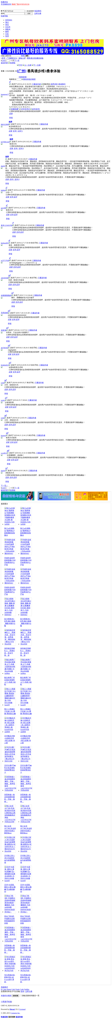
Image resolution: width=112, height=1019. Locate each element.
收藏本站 (4, 2)
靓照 (7, 31)
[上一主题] (27, 65)
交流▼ (7, 27)
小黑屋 (3, 1002)
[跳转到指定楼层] (29, 79)
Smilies (26, 989)
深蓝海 (3, 330)
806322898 (5, 124)
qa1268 (3, 208)
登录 (22, 991)
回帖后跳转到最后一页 (30, 996)
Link (13, 989)
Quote (17, 989)
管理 (7, 36)
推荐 (10, 122)
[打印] (19, 65)
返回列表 (4, 63)
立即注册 (37, 13)
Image (9, 989)
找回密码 (37, 11)
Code (22, 989)
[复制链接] (23, 77)
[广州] (21, 71)
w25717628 (5, 260)
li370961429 (5, 142)
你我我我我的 (6, 295)
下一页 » (4, 486)
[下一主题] (36, 65)
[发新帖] (11, 63)
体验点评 (22, 58)
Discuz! (12, 1009)
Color (4, 989)
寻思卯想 (4, 313)
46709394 (4, 348)
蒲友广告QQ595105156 (20, 4)
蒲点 (7, 22)
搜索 (23, 56)
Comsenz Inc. (15, 1013)
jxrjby (3, 400)
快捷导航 (4, 16)
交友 (7, 34)
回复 (11, 114)
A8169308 (4, 278)
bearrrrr (3, 435)
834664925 (5, 365)
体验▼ (7, 29)
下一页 (16, 60)
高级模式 (4, 987)
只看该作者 (36, 84)
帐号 (2, 11)
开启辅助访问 (6, 4)
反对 (20, 131)
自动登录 (30, 11)
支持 (15, 131)
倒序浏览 (54, 84)
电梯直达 (12, 79)
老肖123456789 (6, 225)
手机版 (9, 1002)
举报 (11, 118)
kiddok (3, 190)
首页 (8, 20)
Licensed (22, 1009)
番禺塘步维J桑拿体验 (35, 58)
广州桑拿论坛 (12, 58)
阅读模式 (62, 84)
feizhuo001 (5, 243)
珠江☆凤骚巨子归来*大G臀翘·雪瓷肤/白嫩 (10, 711)
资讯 (7, 25)
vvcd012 (4, 453)
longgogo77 (5, 94)
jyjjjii (2, 383)
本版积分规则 (6, 996)
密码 (2, 13)
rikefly (3, 166)
